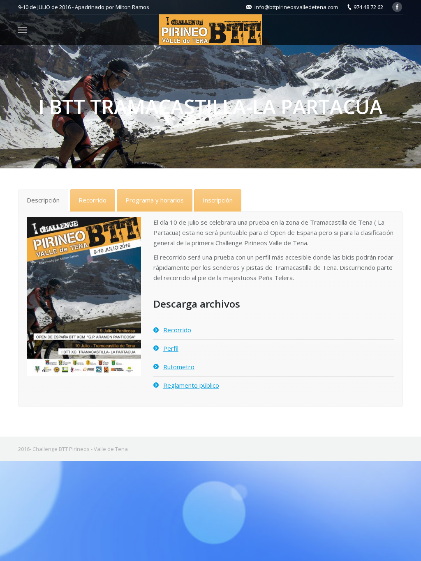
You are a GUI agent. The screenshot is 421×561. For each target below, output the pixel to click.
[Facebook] (397, 7)
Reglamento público (191, 385)
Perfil (170, 348)
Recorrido (177, 330)
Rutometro (178, 367)
